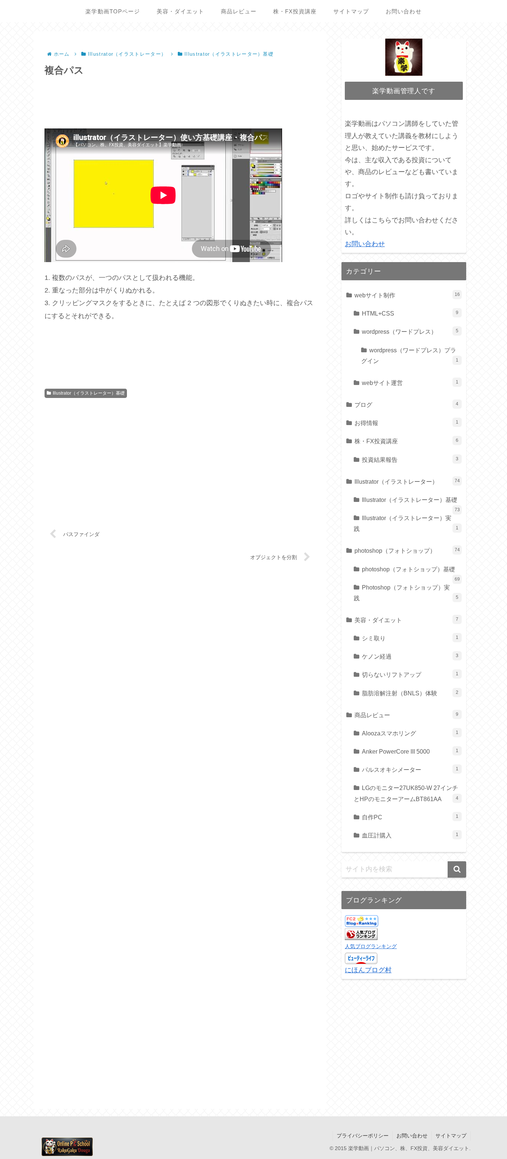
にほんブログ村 (368, 970)
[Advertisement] (180, 100)
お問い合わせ (365, 244)
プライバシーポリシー (363, 1136)
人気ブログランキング (371, 946)
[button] (457, 869)
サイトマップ (451, 1136)
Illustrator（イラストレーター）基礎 (89, 393)
